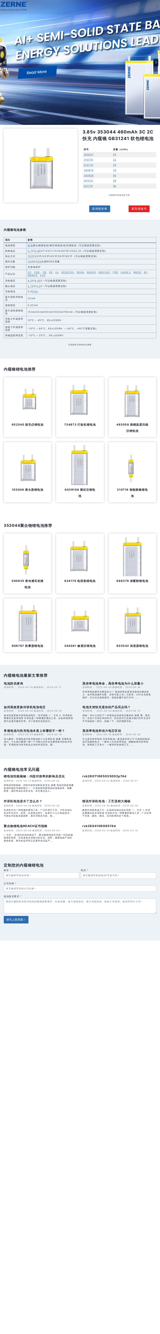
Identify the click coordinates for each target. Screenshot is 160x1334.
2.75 (30, 286)
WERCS (32, 275)
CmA (35, 291)
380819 (89, 170)
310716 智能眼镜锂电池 (132, 493)
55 (114, 154)
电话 (84, 870)
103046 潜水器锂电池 (27, 489)
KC (146, 272)
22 (114, 159)
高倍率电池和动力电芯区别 (101, 730)
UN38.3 (126, 272)
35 (115, 170)
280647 (89, 154)
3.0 (38, 286)
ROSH (80, 272)
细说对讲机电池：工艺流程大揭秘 (106, 801)
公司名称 (10, 883)
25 (114, 165)
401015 (88, 180)
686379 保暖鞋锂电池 (132, 581)
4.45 (37, 280)
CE (51, 272)
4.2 (30, 280)
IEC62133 (67, 272)
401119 (88, 185)
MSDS (137, 272)
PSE (115, 272)
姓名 (7, 870)
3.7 (30, 250)
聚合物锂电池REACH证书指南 (26, 826)
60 (114, 175)
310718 (88, 165)
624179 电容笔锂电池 (80, 581)
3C (29, 272)
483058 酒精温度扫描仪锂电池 (132, 427)
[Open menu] (157, 6)
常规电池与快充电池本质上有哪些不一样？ (34, 730)
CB (44, 272)
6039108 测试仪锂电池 (80, 493)
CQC (37, 272)
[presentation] (27, 401)
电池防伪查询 (13, 683)
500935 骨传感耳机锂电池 (28, 584)
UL (57, 272)
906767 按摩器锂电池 (27, 645)
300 (30, 261)
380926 (89, 175)
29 (114, 180)
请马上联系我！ (16, 919)
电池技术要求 (13, 896)
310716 (88, 159)
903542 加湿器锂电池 (132, 645)
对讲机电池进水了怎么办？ (23, 801)
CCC (43, 275)
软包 (30, 245)
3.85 (38, 250)
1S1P (31, 256)
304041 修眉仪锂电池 (80, 645)
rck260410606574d (99, 826)
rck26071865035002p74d (104, 776)
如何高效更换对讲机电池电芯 (25, 707)
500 (38, 261)
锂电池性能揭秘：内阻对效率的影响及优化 (34, 776)
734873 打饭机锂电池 (80, 424)
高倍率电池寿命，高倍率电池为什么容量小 (113, 683)
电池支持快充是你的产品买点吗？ (106, 707)
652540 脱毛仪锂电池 (28, 424)
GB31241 (104, 272)
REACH (91, 272)
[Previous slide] (4, 62)
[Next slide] (155, 62)
